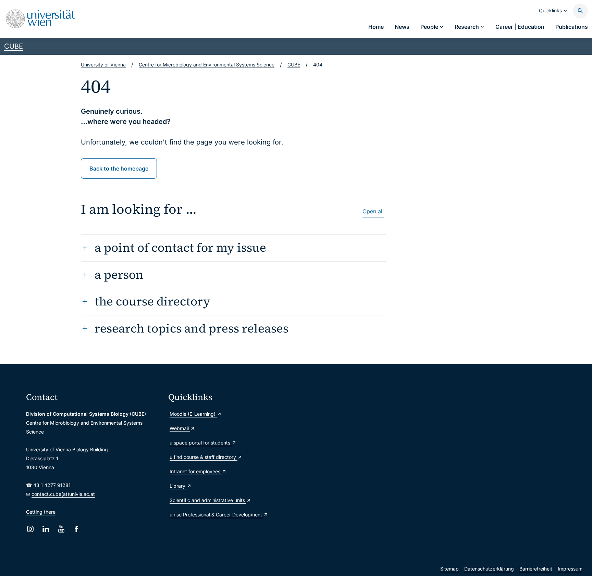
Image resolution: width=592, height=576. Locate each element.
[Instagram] (30, 529)
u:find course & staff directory (203, 457)
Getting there (41, 512)
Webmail (180, 428)
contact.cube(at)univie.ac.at (63, 494)
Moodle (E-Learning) (193, 414)
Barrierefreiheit (535, 569)
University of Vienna (103, 64)
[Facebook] (77, 529)
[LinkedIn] (46, 529)
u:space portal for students (201, 443)
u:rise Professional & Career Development (216, 514)
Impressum (570, 569)
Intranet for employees (196, 471)
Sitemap (449, 569)
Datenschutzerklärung (489, 569)
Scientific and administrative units (208, 500)
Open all (373, 211)
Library (178, 486)
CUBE (13, 46)
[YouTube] (61, 529)
